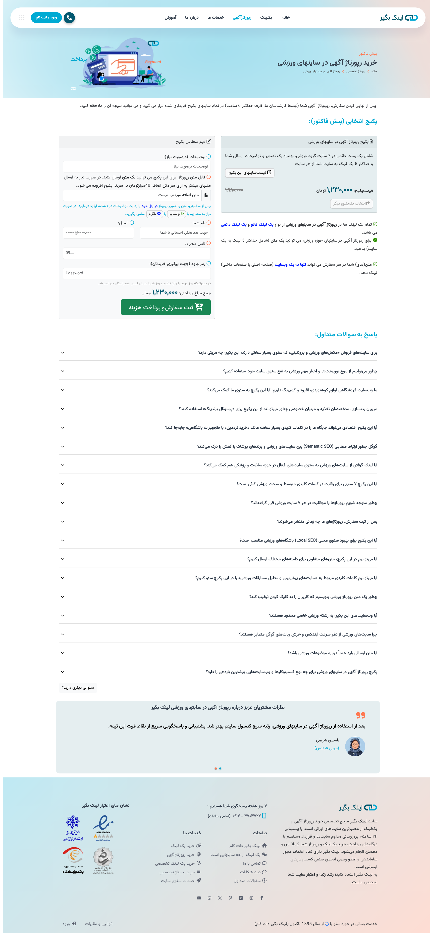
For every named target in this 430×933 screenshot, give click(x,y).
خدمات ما (213, 17)
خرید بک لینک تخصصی (172, 863)
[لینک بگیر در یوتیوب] (196, 898)
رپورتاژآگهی (239, 17)
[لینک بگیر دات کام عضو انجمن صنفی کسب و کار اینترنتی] (70, 828)
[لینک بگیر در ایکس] (217, 898)
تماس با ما (249, 863)
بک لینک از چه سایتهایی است (233, 855)
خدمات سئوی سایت (175, 881)
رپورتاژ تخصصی (352, 71)
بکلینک (263, 17)
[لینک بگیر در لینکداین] (238, 898)
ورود (63, 924)
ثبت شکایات (248, 872)
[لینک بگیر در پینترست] (227, 898)
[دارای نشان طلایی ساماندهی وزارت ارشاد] (100, 860)
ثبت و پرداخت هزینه (158, 307)
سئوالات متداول (245, 881)
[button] (213, 768)
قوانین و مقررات (95, 924)
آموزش (167, 17)
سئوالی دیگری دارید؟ (75, 688)
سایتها (244, 173)
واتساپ (172, 214)
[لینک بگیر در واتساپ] (206, 898)
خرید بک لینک (180, 846)
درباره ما (189, 17)
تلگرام (150, 214)
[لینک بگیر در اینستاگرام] (248, 898)
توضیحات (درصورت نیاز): (181, 157)
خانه (283, 17)
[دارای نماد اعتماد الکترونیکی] (100, 828)
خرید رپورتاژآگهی (178, 855)
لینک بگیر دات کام (242, 846)
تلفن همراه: (192, 243)
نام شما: (195, 223)
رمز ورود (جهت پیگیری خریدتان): (174, 264)
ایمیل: (120, 223)
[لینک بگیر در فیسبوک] (259, 898)
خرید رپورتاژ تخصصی (175, 872)
